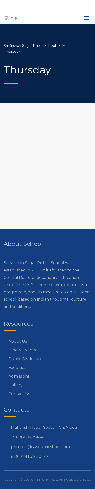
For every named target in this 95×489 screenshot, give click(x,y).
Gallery (16, 385)
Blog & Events (22, 350)
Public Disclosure (25, 359)
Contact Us (19, 394)
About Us (18, 341)
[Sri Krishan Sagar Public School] (12, 18)
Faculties (17, 367)
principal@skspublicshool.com (40, 447)
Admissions (19, 376)
